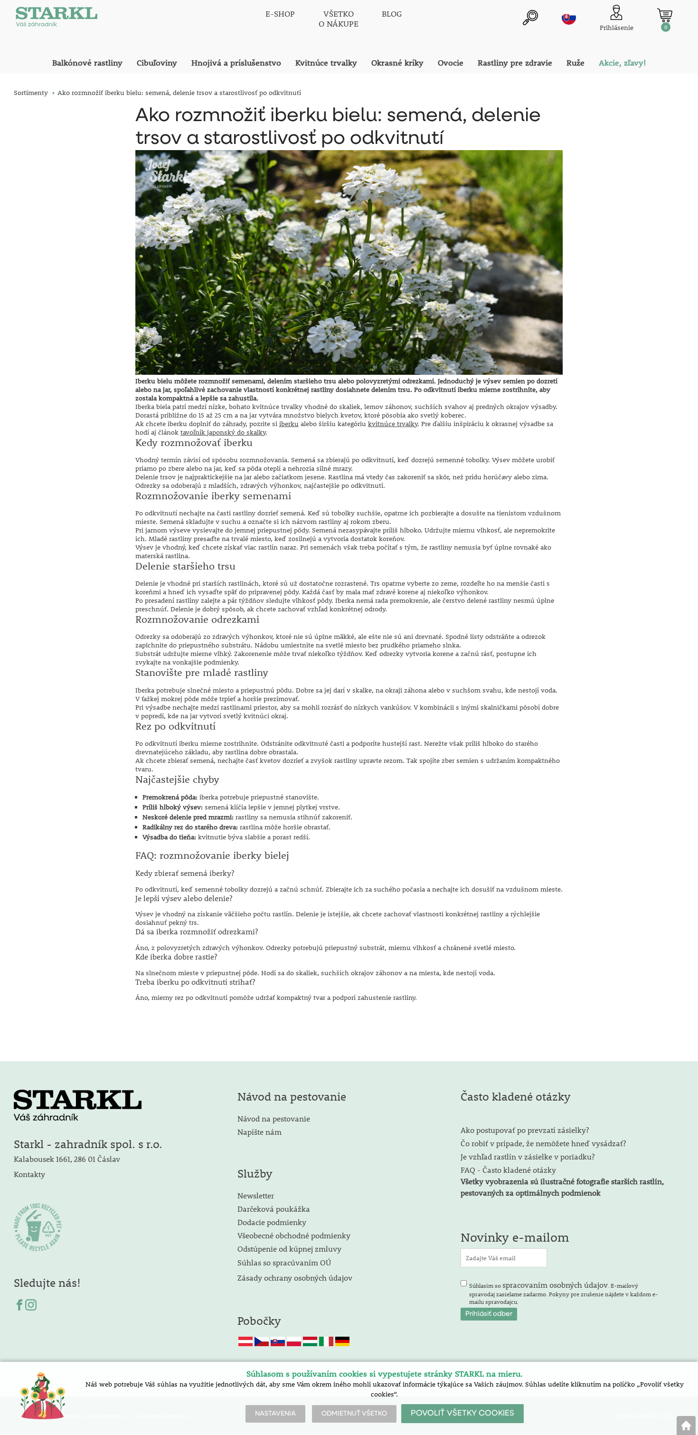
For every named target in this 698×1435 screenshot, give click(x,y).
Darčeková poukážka (273, 1209)
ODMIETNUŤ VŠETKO (354, 1413)
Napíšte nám (259, 1132)
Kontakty (29, 1174)
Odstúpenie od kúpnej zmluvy (289, 1249)
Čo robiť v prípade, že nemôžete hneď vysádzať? (543, 1143)
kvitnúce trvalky (392, 423)
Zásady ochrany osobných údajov (295, 1278)
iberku (289, 423)
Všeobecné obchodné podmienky (293, 1235)
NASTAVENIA (275, 1413)
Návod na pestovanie (273, 1118)
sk (569, 17)
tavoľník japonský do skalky (222, 432)
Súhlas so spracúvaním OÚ (284, 1262)
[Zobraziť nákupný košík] (664, 15)
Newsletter (255, 1195)
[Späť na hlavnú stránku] (686, 1425)
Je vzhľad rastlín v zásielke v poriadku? (527, 1156)
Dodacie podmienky (271, 1222)
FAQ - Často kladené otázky (508, 1170)
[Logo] (56, 19)
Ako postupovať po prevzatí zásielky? (525, 1130)
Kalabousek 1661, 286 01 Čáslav (67, 1159)
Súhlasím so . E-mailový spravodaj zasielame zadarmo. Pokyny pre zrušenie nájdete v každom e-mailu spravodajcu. (563, 1292)
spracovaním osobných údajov (555, 1285)
